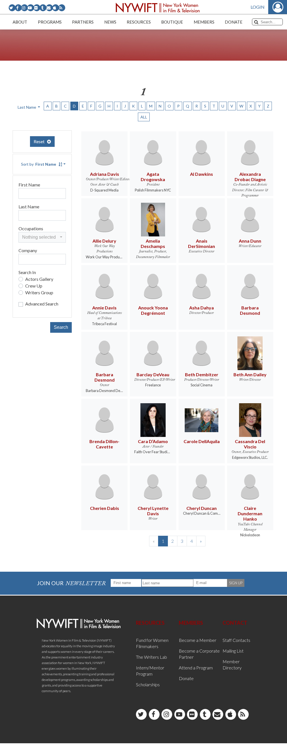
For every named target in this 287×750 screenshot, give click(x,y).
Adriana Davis (104, 174)
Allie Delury (104, 240)
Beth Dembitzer (201, 374)
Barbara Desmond (250, 310)
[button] (42, 237)
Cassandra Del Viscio (250, 444)
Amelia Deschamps (153, 243)
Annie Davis (104, 307)
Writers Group (39, 292)
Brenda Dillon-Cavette (104, 444)
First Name (29, 184)
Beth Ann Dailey (250, 374)
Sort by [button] (38, 164)
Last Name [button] (27, 107)
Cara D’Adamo (153, 441)
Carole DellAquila (202, 441)
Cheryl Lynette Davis (153, 510)
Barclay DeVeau (152, 374)
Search (61, 327)
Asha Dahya (201, 307)
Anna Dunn (250, 240)
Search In (27, 272)
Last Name (28, 206)
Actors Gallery (39, 279)
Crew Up (33, 285)
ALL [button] (143, 117)
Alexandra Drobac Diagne (250, 176)
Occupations (30, 228)
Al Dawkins (201, 174)
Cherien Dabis (104, 508)
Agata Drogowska (153, 176)
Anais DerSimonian (201, 243)
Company (27, 250)
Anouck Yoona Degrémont (153, 310)
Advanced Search (41, 303)
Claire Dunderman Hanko (250, 513)
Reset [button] (40, 141)
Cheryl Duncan (201, 508)
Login (258, 7)
